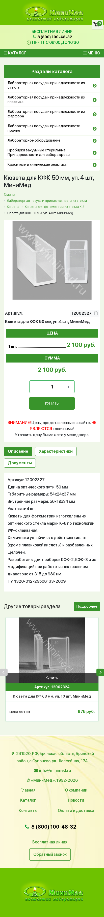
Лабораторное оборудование (34, 140)
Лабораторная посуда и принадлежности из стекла (46, 85)
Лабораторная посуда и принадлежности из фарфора (46, 113)
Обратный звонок (50, 854)
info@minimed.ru (55, 770)
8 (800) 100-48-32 (54, 37)
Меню (93, 53)
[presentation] (4, 672)
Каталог (17, 53)
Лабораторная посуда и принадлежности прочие (44, 128)
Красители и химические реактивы (37, 164)
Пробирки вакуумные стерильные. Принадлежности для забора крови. (39, 152)
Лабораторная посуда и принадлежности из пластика (46, 99)
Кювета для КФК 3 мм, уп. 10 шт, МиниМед (52, 696)
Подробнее (86, 606)
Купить (52, 678)
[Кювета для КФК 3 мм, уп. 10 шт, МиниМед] (52, 650)
